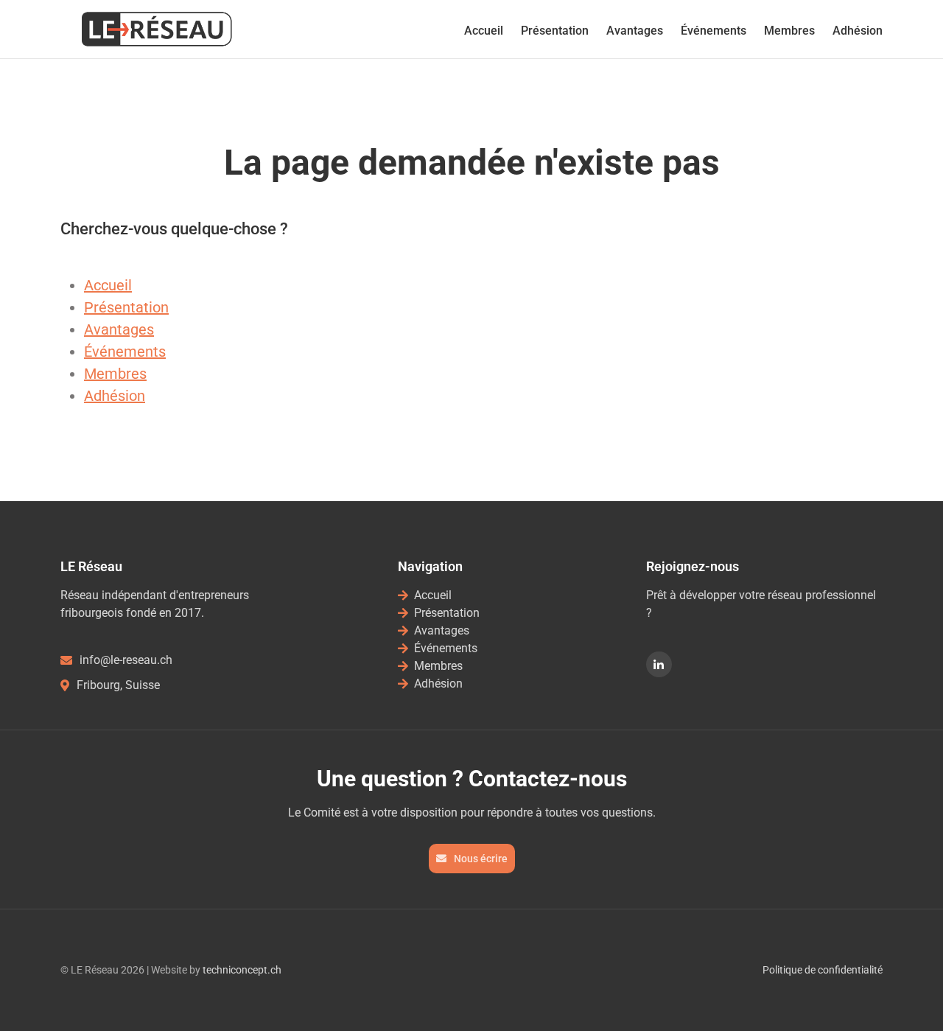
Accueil (483, 31)
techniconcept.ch (242, 970)
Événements (713, 31)
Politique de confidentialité (823, 970)
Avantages (634, 31)
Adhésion (857, 31)
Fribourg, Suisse (118, 685)
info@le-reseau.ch (126, 660)
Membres (789, 31)
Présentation (555, 31)
